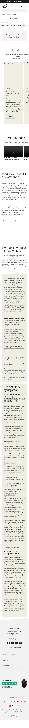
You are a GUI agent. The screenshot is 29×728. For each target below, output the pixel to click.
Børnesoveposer (6, 26)
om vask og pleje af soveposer (11, 548)
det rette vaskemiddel (12, 502)
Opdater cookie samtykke (14, 647)
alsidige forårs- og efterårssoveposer (13, 370)
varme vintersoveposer (14, 377)
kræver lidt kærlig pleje (9, 495)
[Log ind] (17, 6)
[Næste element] (21, 128)
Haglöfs (17, 212)
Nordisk (22, 212)
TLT (11, 214)
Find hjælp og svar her (14, 639)
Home (3, 14)
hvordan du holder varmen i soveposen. (14, 479)
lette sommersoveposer (14, 363)
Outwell (20, 214)
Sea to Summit (5, 214)
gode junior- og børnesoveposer (14, 198)
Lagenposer (14, 26)
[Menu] (25, 6)
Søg (6, 11)
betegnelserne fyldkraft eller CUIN (12, 302)
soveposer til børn (20, 563)
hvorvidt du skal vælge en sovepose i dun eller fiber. (14, 349)
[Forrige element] (12, 128)
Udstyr (9, 14)
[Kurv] (21, 6)
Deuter (14, 214)
